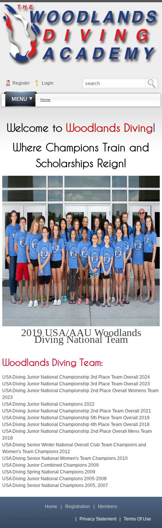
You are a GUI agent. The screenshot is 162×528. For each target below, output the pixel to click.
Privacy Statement (97, 519)
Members (107, 506)
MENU (19, 99)
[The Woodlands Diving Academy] (81, 35)
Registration (77, 506)
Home (51, 506)
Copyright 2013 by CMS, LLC (41, 519)
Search (153, 83)
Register (21, 83)
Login (47, 83)
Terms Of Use (137, 519)
